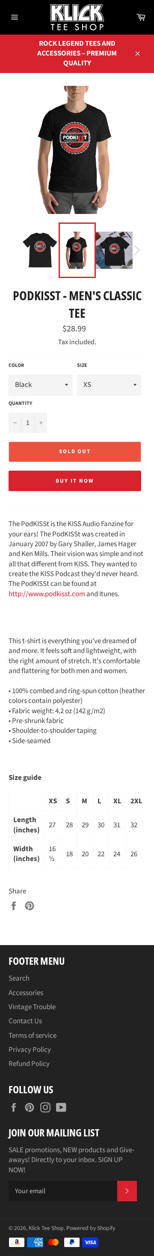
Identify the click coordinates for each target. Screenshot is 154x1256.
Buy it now (75, 481)
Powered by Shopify (90, 1228)
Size (82, 365)
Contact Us (25, 1021)
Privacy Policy (30, 1050)
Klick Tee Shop (46, 1228)
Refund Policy (29, 1064)
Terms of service (32, 1036)
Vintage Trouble (32, 1007)
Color (16, 365)
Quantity (20, 403)
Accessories (26, 993)
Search (19, 978)
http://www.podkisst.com (47, 594)
